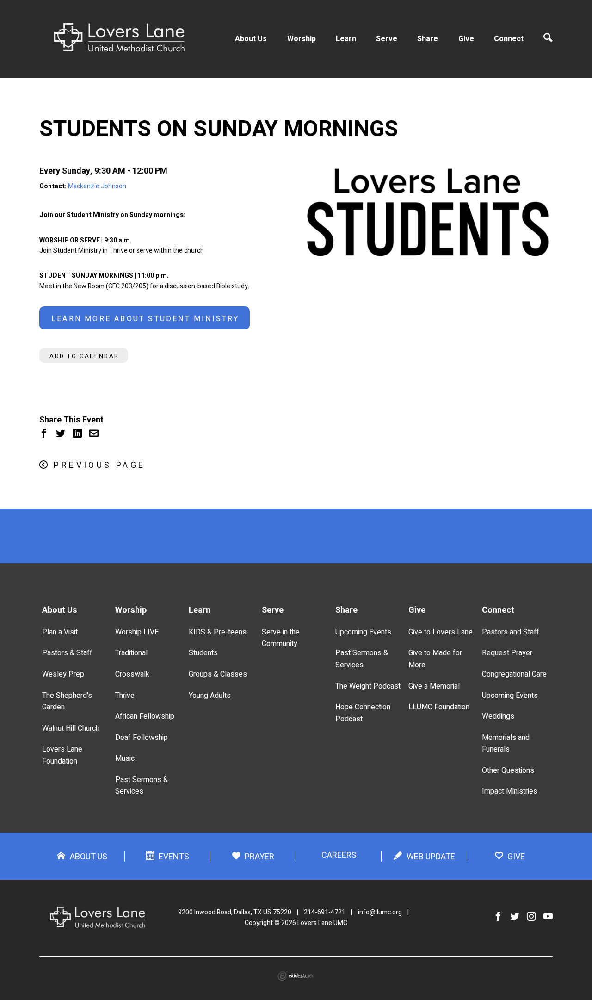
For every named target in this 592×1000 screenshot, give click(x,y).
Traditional (131, 652)
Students (203, 652)
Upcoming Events (363, 632)
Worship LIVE (137, 632)
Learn (346, 38)
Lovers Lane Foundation (62, 755)
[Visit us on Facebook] (498, 917)
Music (125, 758)
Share (427, 38)
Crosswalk (132, 674)
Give (466, 38)
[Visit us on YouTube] (548, 917)
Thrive (125, 695)
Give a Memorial (434, 686)
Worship (301, 38)
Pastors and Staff (510, 632)
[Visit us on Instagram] (531, 917)
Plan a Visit (60, 632)
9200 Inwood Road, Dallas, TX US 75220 (234, 912)
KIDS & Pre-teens (218, 632)
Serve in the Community (281, 638)
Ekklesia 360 (296, 976)
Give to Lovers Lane (440, 632)
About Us (251, 38)
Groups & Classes (218, 674)
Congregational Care (514, 674)
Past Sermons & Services (141, 785)
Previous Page (99, 465)
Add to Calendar (84, 356)
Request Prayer (507, 652)
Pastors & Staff (67, 652)
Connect (509, 38)
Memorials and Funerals (506, 743)
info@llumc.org (380, 912)
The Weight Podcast (368, 686)
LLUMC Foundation (438, 707)
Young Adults (210, 695)
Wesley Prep (63, 674)
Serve (386, 38)
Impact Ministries (509, 791)
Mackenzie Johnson (97, 186)
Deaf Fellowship (141, 737)
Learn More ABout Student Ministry (145, 318)
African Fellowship (144, 716)
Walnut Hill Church (70, 728)
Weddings (498, 716)
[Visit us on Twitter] (514, 917)
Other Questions (508, 770)
